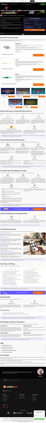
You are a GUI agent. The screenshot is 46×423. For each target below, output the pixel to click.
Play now (11, 96)
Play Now (38, 55)
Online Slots (33, 396)
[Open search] (39, 4)
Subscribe (42, 4)
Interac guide (28, 222)
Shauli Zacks (5, 15)
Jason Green (14, 15)
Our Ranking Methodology (6, 396)
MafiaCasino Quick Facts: (18, 51)
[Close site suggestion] (35, 1)
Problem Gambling (5, 399)
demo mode (19, 25)
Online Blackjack (34, 399)
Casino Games (35, 394)
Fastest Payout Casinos (22, 396)
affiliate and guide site (31, 327)
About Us (4, 394)
